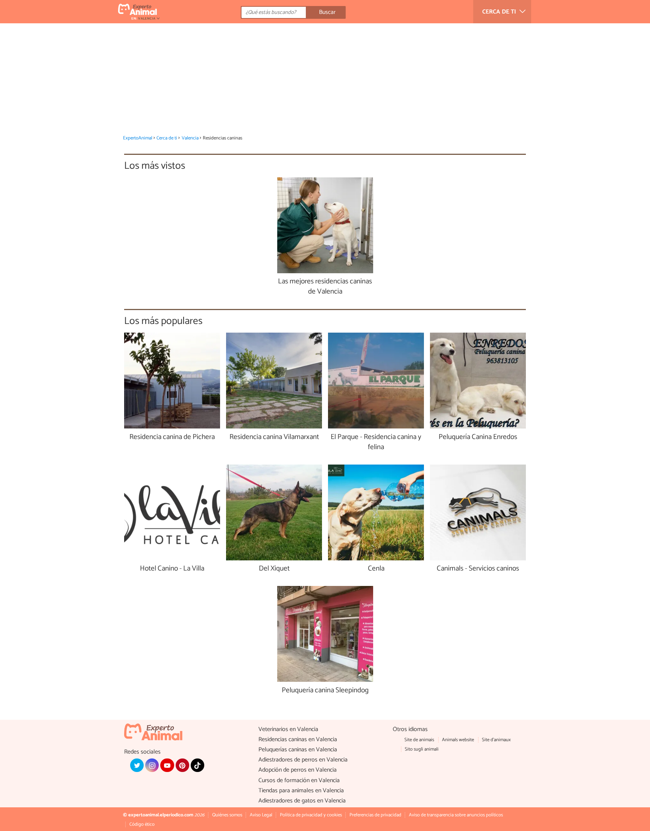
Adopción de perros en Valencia (297, 769)
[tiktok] (197, 765)
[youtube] (167, 765)
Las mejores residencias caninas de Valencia (325, 287)
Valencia (190, 138)
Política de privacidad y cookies (311, 815)
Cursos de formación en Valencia (299, 780)
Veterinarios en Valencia (288, 729)
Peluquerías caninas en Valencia (297, 749)
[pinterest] (182, 765)
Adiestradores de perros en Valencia (303, 759)
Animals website (458, 740)
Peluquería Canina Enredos (478, 437)
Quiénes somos (227, 815)
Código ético (142, 824)
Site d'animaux (496, 740)
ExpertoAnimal (137, 138)
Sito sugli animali (422, 749)
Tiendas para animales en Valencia (301, 790)
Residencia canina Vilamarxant (274, 437)
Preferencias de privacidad (375, 815)
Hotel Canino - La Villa (172, 569)
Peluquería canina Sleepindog (325, 691)
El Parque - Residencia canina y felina (376, 442)
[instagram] (152, 765)
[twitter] (137, 765)
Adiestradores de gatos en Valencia (302, 800)
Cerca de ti (166, 138)
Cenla (376, 569)
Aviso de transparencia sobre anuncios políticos (456, 815)
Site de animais (419, 740)
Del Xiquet (274, 569)
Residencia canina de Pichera (172, 437)
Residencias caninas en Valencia (297, 739)
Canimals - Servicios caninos (478, 569)
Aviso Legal (261, 815)
